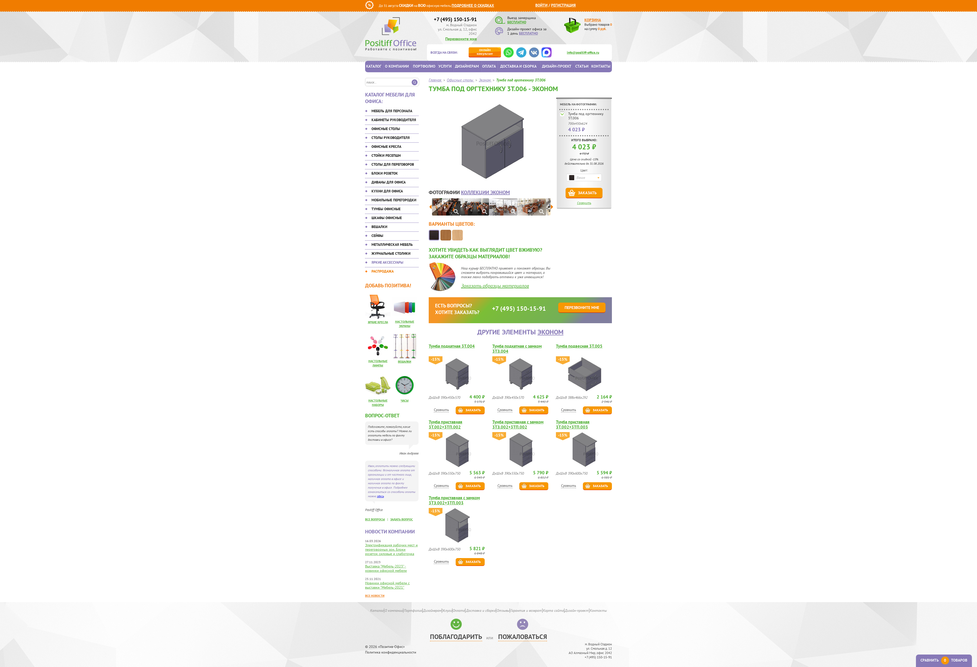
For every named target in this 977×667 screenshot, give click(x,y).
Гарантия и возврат (526, 610)
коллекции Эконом (485, 192)
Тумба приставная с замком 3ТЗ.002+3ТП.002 (517, 424)
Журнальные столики (390, 253)
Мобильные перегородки (393, 200)
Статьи (581, 66)
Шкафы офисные (386, 218)
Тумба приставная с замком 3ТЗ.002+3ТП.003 (454, 500)
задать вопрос (401, 519)
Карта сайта (553, 610)
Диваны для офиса (388, 182)
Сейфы (377, 235)
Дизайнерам (467, 66)
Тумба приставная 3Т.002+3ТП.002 (445, 424)
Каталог (373, 66)
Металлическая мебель (392, 244)
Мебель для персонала (391, 111)
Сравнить (584, 203)
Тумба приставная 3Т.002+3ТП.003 (573, 424)
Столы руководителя (390, 137)
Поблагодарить (456, 636)
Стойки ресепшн (386, 155)
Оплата (489, 66)
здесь (380, 496)
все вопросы (375, 519)
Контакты (600, 66)
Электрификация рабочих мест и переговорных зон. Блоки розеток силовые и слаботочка (391, 549)
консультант (485, 51)
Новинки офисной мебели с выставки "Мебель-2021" (387, 585)
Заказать (587, 192)
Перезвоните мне (461, 38)
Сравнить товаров (944, 660)
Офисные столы (385, 128)
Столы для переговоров (392, 164)
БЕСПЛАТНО (516, 22)
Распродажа (382, 271)
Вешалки (379, 226)
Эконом (551, 332)
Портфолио (424, 66)
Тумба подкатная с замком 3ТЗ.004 (517, 349)
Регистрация (563, 5)
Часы (405, 400)
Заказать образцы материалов (495, 285)
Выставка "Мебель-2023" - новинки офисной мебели (386, 568)
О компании (397, 66)
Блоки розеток (384, 173)
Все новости (374, 596)
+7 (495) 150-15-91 (455, 19)
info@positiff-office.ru (583, 52)
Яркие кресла (378, 322)
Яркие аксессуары (387, 262)
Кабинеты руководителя (393, 120)
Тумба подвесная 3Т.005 (579, 346)
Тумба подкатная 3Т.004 (452, 346)
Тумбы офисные (385, 209)
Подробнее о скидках (473, 5)
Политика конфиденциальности (390, 652)
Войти (541, 5)
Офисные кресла (386, 146)
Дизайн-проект (556, 66)
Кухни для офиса (387, 191)
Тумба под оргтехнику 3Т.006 (585, 115)
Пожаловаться (522, 636)
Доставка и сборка (518, 66)
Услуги (445, 66)
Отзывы (503, 610)
